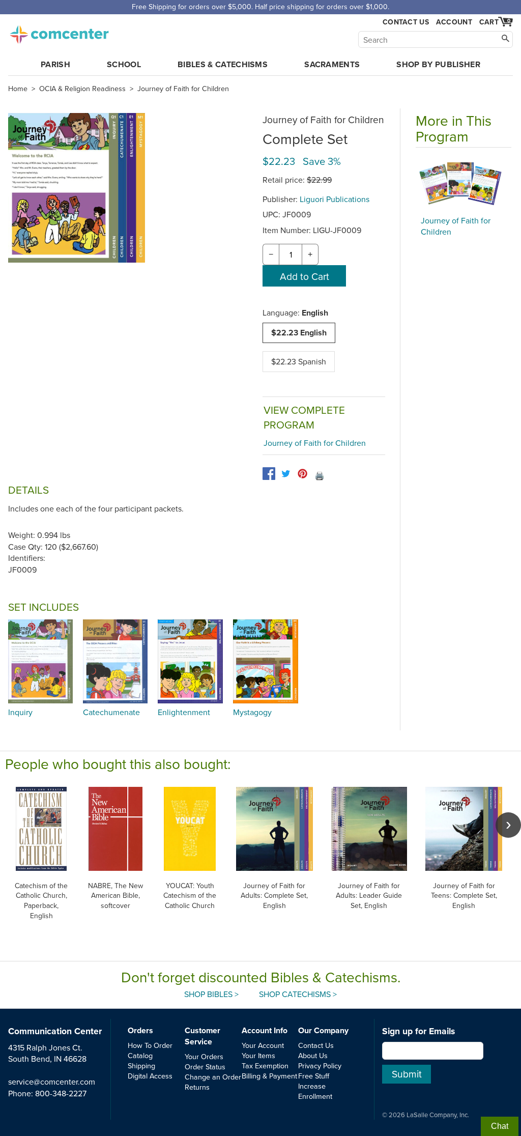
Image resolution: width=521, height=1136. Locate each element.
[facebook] (269, 473)
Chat (499, 1126)
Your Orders (204, 1056)
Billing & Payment (269, 1075)
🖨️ (319, 475)
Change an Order (213, 1076)
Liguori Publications (334, 199)
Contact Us (406, 22)
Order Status (205, 1066)
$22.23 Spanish (298, 361)
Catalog (140, 1055)
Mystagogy (252, 712)
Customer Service (202, 1036)
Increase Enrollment (315, 1091)
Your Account (263, 1045)
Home (17, 88)
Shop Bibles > (211, 994)
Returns (197, 1087)
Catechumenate (111, 712)
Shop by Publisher (438, 64)
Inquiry (20, 712)
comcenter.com (59, 31)
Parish (55, 64)
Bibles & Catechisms (223, 64)
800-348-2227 (60, 1093)
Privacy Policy (319, 1065)
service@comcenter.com (51, 1081)
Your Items (258, 1055)
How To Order (150, 1045)
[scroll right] (508, 825)
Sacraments (332, 64)
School (124, 64)
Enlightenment (184, 712)
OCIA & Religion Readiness (82, 88)
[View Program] (463, 184)
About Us (313, 1055)
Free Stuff (313, 1075)
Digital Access (150, 1075)
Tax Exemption (265, 1065)
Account (454, 22)
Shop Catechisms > (298, 994)
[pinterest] (302, 473)
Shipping (141, 1065)
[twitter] (285, 473)
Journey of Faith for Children (183, 88)
